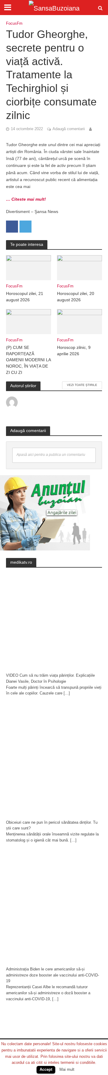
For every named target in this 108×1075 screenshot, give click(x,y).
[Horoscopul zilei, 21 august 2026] (28, 267)
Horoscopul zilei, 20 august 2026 (75, 296)
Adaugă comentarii (68, 129)
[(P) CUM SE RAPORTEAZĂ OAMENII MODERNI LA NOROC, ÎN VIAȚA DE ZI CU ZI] (28, 321)
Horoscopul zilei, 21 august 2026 (24, 296)
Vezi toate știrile (82, 385)
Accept (46, 1069)
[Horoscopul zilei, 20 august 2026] (79, 267)
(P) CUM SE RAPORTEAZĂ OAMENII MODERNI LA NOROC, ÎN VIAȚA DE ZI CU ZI (28, 360)
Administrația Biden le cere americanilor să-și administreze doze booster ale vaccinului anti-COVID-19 (52, 975)
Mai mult (66, 1069)
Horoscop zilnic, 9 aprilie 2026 (74, 350)
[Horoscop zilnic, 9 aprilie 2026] (79, 321)
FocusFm (14, 23)
